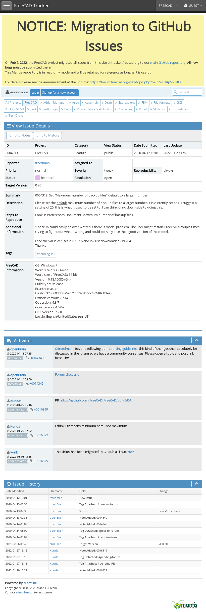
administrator (24, 592)
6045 (130, 451)
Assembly (91, 102)
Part (33, 109)
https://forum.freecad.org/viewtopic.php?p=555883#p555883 (135, 82)
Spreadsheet (180, 109)
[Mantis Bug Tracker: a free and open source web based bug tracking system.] (184, 604)
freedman (42, 163)
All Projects (13, 102)
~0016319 (41, 409)
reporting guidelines (122, 348)
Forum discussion (68, 374)
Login (35, 92)
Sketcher (159, 109)
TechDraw (15, 115)
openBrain (18, 349)
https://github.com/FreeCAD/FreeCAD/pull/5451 (95, 400)
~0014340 (36, 358)
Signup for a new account (59, 92)
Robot (142, 109)
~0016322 (41, 435)
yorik (14, 452)
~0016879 (41, 460)
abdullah (55, 544)
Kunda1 (16, 400)
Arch (75, 102)
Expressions (126, 102)
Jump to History (47, 135)
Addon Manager (54, 102)
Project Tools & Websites (94, 109)
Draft (108, 102)
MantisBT (31, 583)
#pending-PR (46, 254)
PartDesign (50, 109)
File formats (161, 102)
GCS (179, 102)
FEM (144, 102)
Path (67, 109)
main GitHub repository (168, 62)
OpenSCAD (16, 109)
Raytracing (125, 109)
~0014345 (36, 383)
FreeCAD (166, 5)
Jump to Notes (19, 135)
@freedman (64, 348)
